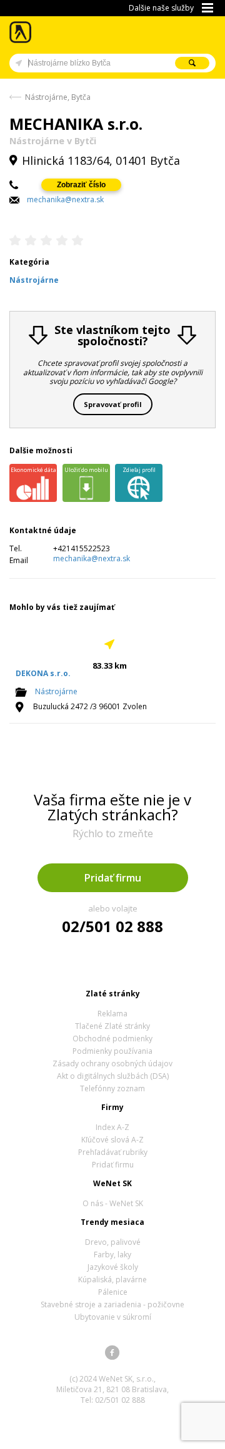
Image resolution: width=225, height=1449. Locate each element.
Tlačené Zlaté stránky (112, 1026)
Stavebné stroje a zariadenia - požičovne (112, 1304)
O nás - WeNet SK (112, 1203)
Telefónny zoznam (112, 1088)
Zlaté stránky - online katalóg (20, 32)
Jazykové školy (113, 1267)
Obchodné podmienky (112, 1038)
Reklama (113, 1013)
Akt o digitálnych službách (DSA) (113, 1076)
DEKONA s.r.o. (43, 673)
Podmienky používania (112, 1051)
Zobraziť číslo (81, 184)
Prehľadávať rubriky (113, 1152)
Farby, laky (112, 1254)
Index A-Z (112, 1127)
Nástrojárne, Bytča (58, 97)
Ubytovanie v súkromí (112, 1317)
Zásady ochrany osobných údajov (112, 1063)
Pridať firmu (112, 878)
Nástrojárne (56, 691)
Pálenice (113, 1292)
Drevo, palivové (113, 1242)
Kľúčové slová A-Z (112, 1139)
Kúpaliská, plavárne (112, 1279)
